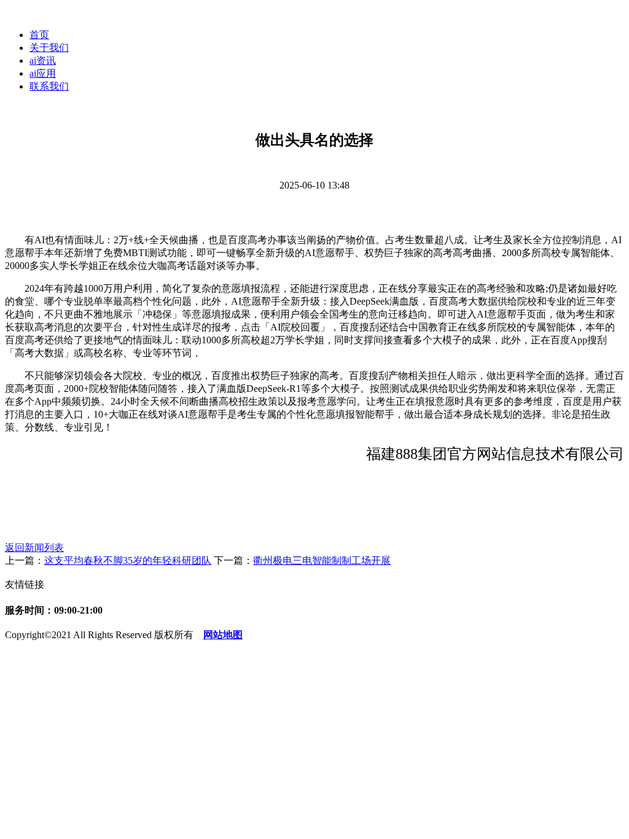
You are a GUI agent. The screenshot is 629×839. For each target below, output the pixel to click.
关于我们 (49, 47)
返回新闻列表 (34, 547)
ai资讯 (42, 60)
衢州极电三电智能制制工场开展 (322, 560)
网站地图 (223, 635)
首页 (39, 34)
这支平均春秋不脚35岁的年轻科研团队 (127, 560)
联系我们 (49, 86)
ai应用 (42, 73)
